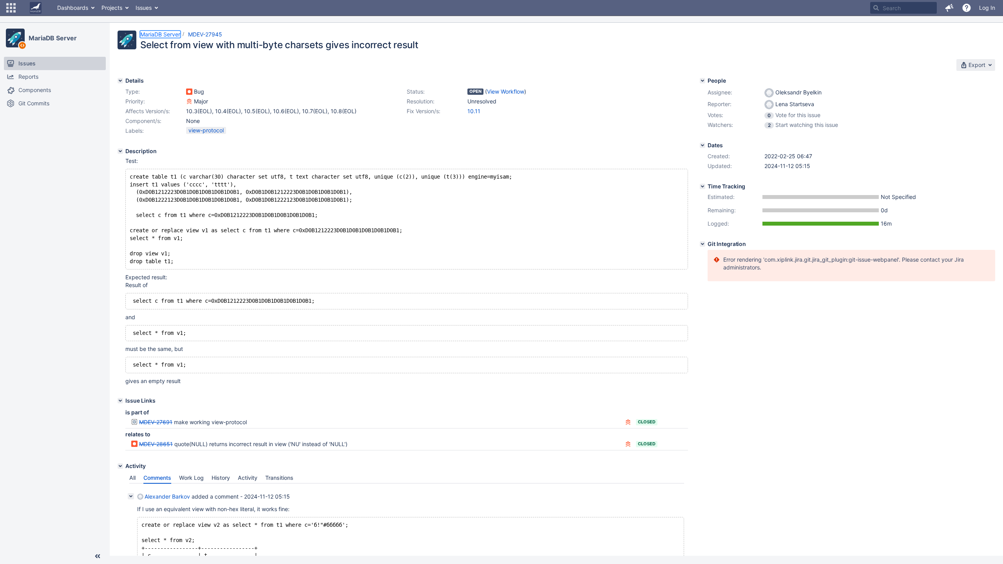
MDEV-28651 (156, 444)
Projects (111, 7)
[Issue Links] (120, 400)
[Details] (120, 80)
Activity (247, 477)
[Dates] (702, 145)
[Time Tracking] (702, 186)
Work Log (191, 477)
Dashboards (72, 7)
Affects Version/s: (147, 111)
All (132, 477)
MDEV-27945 (205, 34)
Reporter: (719, 104)
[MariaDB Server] (15, 38)
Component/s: (143, 121)
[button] (11, 8)
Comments (157, 477)
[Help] (966, 8)
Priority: (135, 101)
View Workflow (505, 91)
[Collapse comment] (131, 496)
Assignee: (720, 92)
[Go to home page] (35, 8)
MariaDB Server (53, 38)
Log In (987, 7)
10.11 (473, 111)
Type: (132, 91)
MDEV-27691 (155, 422)
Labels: (134, 130)
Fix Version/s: (423, 111)
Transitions (279, 477)
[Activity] (120, 466)
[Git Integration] (702, 244)
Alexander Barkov (167, 496)
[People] (702, 80)
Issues (144, 7)
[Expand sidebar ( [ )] (97, 556)
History (221, 477)
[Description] (120, 151)
